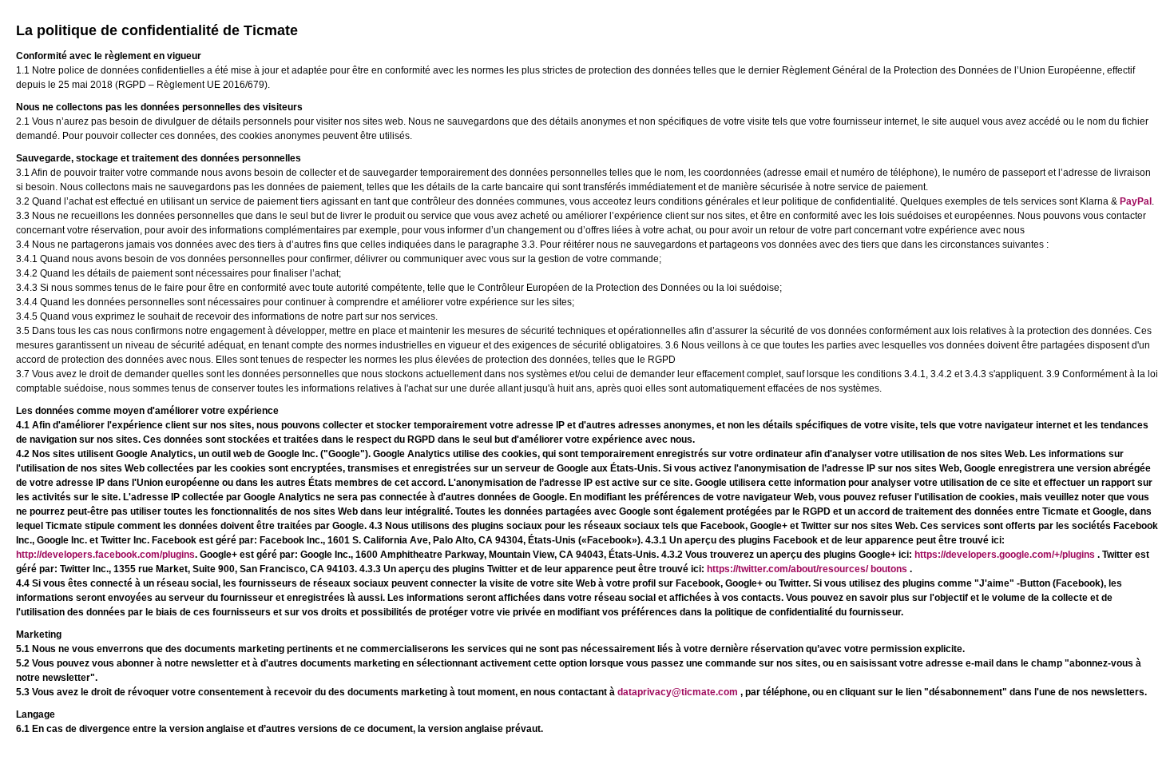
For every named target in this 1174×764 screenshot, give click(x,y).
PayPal (1136, 201)
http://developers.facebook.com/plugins (105, 554)
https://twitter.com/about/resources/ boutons (808, 569)
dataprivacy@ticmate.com (678, 692)
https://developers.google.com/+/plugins (1005, 554)
